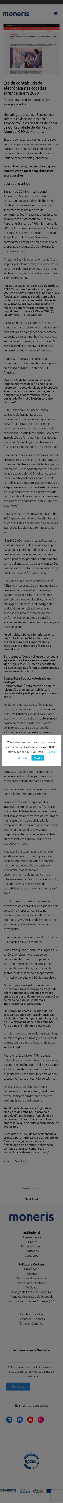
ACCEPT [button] (38, 757)
